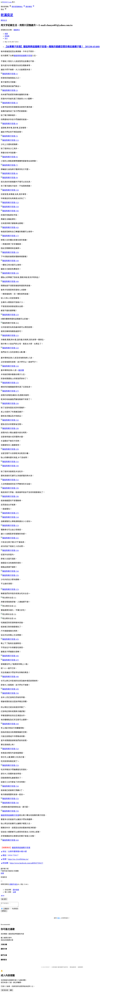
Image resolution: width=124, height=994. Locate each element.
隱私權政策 (73, 967)
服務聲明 (80, 967)
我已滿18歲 (5, 990)
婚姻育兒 (17, 30)
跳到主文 (4, 20)
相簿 (6, 34)
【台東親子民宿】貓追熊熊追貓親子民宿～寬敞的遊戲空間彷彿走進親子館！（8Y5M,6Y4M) (52, 46)
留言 (15, 884)
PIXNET (47, 967)
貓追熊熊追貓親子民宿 (23, 56)
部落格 (7, 36)
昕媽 (2, 873)
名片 (6, 38)
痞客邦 (11, 884)
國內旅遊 (16, 890)
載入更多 (4, 899)
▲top (2, 895)
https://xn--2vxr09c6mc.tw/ (18, 859)
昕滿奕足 (7, 15)
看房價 (21, 370)
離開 (11, 990)
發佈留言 (4, 911)
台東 (14, 892)
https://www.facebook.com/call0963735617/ (26, 863)
